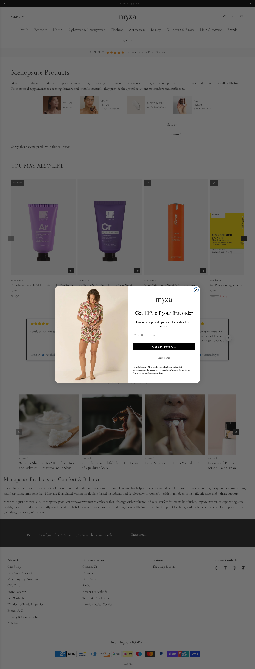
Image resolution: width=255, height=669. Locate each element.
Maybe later (164, 357)
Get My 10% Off (164, 346)
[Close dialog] (196, 290)
